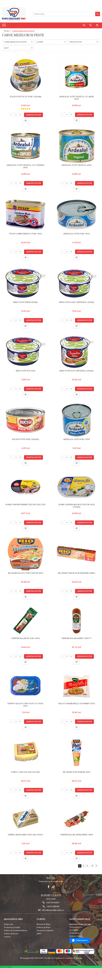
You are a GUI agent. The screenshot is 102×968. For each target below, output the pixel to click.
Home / (8, 31)
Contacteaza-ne (82, 940)
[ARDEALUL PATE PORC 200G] (76, 420)
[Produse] (4, 26)
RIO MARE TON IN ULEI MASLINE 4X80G (76, 573)
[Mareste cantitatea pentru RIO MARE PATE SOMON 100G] (71, 790)
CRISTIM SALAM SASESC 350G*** (76, 638)
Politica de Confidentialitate (15, 930)
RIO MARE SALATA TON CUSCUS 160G (25, 573)
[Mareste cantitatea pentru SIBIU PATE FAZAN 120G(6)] (20, 320)
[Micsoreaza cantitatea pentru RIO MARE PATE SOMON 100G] (63, 790)
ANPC (39, 934)
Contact (7, 937)
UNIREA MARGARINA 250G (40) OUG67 (25, 834)
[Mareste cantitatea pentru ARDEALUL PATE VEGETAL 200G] (71, 183)
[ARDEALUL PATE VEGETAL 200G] (76, 146)
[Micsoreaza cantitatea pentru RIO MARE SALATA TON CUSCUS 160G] (12, 591)
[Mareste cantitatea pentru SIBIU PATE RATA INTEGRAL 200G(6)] (71, 389)
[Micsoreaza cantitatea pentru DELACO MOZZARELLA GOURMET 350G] (63, 721)
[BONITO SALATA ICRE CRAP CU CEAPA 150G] (25, 686)
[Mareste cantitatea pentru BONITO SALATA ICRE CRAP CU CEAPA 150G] (20, 721)
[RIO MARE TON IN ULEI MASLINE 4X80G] (76, 554)
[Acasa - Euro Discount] (15, 14)
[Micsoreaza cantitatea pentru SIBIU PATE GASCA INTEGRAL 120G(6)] (63, 320)
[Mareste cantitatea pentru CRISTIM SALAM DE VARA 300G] (20, 656)
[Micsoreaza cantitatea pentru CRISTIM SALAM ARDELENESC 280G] (63, 853)
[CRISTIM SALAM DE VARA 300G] (25, 621)
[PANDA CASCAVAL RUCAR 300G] (25, 753)
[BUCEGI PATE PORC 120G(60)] (25, 420)
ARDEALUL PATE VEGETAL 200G (76, 165)
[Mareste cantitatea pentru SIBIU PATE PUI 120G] (20, 389)
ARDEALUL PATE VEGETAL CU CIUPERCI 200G (26, 166)
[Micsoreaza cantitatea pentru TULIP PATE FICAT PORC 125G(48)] (12, 115)
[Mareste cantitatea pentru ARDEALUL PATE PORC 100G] (71, 252)
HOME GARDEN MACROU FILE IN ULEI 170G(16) (77, 505)
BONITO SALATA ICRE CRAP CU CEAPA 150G (25, 704)
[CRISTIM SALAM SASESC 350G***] (76, 621)
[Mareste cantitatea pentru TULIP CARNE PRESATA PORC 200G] (20, 252)
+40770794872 (52, 902)
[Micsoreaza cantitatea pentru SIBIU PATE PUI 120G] (12, 389)
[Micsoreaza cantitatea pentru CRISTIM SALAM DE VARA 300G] (12, 656)
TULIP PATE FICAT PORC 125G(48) (25, 96)
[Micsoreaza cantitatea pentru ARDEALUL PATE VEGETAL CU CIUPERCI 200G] (12, 183)
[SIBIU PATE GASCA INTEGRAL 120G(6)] (76, 283)
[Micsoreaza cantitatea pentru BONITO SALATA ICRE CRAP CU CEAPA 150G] (12, 721)
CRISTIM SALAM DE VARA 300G (25, 638)
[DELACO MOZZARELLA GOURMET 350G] (76, 686)
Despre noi (8, 924)
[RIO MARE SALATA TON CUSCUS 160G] (25, 554)
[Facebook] (48, 886)
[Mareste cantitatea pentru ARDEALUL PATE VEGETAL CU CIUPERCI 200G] (20, 183)
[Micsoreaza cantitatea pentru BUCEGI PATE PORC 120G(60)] (12, 457)
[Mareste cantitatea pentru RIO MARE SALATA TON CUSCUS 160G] (20, 591)
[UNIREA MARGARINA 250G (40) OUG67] (25, 818)
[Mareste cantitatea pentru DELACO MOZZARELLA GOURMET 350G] (71, 721)
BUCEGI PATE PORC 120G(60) (25, 439)
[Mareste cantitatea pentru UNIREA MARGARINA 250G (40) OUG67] (20, 853)
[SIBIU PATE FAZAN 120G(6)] (25, 283)
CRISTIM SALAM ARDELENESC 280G (76, 834)
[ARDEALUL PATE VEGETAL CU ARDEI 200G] (76, 75)
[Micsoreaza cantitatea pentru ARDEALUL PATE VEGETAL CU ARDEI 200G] (63, 114)
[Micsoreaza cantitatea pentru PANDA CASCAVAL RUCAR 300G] (12, 790)
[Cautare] (97, 14)
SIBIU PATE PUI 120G (25, 371)
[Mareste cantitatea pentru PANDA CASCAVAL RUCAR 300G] (20, 790)
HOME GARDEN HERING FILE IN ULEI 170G (25, 504)
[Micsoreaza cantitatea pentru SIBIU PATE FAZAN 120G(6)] (12, 320)
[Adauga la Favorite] (26, 120)
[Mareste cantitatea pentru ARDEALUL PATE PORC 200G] (71, 457)
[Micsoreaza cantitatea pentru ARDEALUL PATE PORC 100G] (63, 252)
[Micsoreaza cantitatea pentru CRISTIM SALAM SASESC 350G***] (63, 656)
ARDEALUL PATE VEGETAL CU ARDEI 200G (76, 97)
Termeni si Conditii (12, 927)
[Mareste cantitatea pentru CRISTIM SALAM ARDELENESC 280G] (71, 853)
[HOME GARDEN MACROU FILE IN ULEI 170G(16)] (76, 487)
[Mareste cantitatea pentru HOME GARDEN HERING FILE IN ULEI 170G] (20, 522)
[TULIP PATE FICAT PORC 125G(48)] (25, 75)
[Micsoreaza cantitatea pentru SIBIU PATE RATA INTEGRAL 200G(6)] (63, 389)
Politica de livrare (11, 934)
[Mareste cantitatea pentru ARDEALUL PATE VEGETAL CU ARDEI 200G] (71, 114)
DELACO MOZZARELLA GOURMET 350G (76, 703)
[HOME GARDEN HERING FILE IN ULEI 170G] (25, 487)
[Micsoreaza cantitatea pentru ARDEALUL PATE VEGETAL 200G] (63, 183)
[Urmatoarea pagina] (96, 866)
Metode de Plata (43, 924)
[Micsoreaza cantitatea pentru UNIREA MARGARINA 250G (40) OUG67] (12, 853)
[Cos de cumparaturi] (97, 25)
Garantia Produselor (45, 930)
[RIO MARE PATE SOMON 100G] (76, 753)
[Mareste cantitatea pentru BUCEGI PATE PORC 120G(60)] (20, 457)
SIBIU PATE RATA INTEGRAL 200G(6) (77, 371)
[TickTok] (53, 886)
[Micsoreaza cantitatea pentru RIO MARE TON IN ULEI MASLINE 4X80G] (63, 591)
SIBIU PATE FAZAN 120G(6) (25, 302)
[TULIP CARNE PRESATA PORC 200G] (25, 214)
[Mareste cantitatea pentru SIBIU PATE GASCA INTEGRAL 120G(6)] (71, 320)
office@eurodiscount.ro (52, 910)
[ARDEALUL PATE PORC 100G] (76, 214)
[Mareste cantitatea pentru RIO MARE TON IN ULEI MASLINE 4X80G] (71, 591)
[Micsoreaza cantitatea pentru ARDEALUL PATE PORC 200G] (63, 457)
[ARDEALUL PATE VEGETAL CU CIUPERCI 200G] (25, 146)
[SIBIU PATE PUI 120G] (25, 351)
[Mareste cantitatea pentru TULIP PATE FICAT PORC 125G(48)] (20, 115)
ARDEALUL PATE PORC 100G (76, 233)
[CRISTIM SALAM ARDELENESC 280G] (76, 818)
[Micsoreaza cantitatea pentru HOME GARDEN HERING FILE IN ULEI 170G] (12, 522)
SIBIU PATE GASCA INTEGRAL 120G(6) (76, 302)
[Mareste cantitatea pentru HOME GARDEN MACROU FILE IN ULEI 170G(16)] (71, 522)
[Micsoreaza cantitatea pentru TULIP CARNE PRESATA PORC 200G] (12, 252)
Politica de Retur (43, 927)
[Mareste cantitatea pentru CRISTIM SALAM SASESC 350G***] (71, 656)
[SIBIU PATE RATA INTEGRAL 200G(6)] (76, 351)
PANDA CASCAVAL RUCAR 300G (25, 772)
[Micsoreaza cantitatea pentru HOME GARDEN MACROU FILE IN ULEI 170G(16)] (63, 522)
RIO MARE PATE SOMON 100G (76, 772)
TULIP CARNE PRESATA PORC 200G (25, 233)
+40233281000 (53, 906)
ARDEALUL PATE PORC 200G (76, 439)
